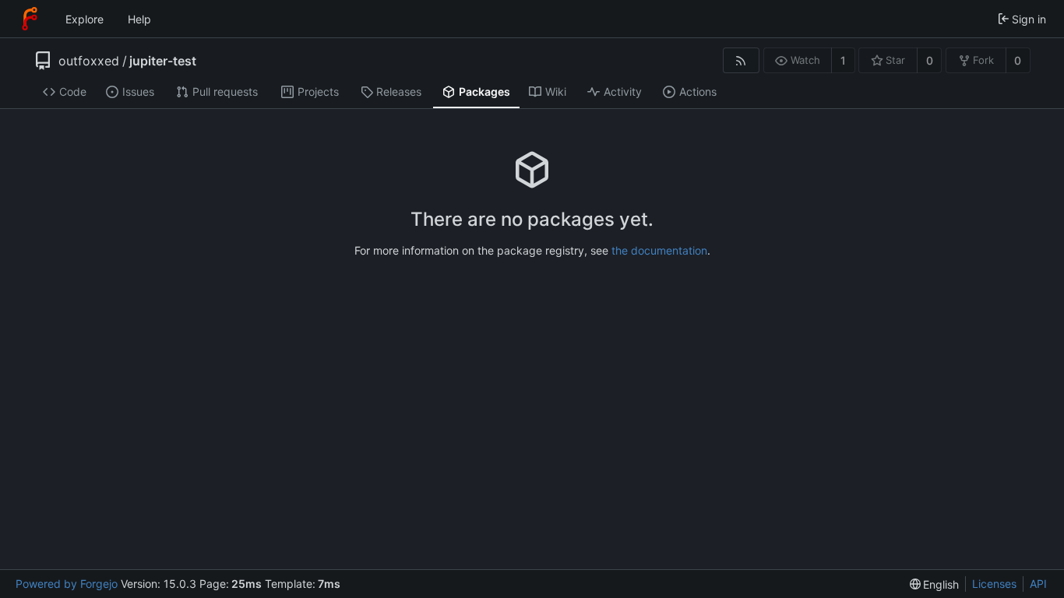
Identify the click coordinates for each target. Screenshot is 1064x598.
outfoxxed (88, 61)
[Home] (29, 19)
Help (139, 19)
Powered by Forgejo (67, 583)
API (1038, 583)
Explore (84, 19)
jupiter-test (162, 61)
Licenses (994, 583)
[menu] (935, 584)
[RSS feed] (741, 60)
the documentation (659, 250)
